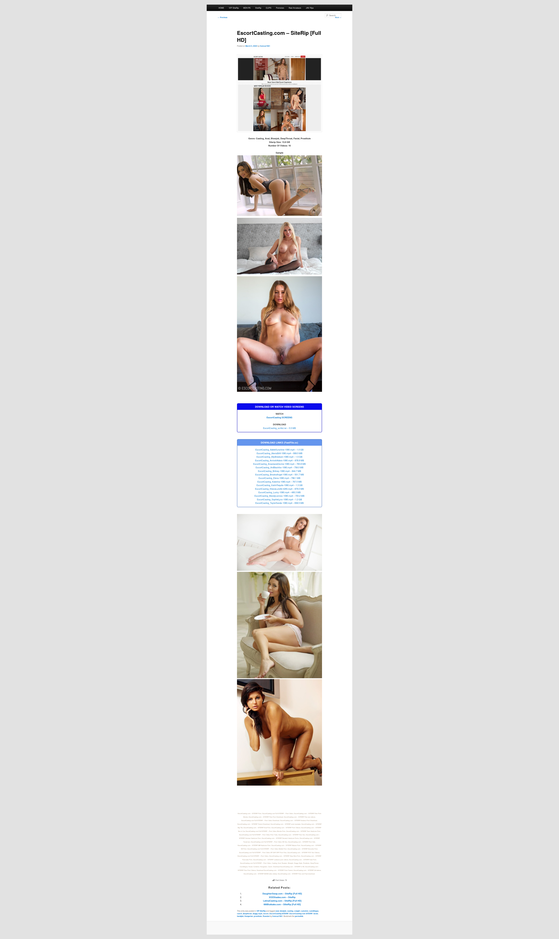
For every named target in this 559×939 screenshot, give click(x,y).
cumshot (304, 911)
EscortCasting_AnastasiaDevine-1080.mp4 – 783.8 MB (279, 463)
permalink (299, 916)
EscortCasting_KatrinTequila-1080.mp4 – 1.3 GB (279, 485)
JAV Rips (310, 7)
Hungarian (248, 916)
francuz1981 (265, 46)
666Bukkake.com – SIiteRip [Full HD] (282, 904)
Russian (266, 916)
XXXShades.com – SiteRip (282, 897)
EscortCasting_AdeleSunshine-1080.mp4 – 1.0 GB (279, 449)
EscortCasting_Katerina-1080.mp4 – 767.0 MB (279, 481)
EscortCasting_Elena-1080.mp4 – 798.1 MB (279, 477)
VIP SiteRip (234, 7)
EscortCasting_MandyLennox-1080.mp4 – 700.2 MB (279, 495)
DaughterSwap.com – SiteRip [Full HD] (282, 893)
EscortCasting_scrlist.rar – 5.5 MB (279, 428)
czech (239, 913)
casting (290, 911)
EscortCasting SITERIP (279, 913)
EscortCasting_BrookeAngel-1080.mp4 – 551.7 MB (279, 474)
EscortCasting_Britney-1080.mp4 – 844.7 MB (279, 470)
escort (266, 913)
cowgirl (297, 911)
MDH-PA (247, 7)
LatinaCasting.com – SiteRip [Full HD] (282, 900)
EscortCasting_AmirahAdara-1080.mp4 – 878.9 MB (279, 460)
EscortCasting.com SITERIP (301, 913)
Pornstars (280, 7)
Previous (222, 17)
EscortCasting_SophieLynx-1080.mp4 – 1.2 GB (279, 499)
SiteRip (258, 7)
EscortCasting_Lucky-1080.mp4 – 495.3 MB (279, 492)
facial (315, 913)
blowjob (283, 911)
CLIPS (268, 7)
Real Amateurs (295, 7)
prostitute (258, 916)
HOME (221, 7)
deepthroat (247, 913)
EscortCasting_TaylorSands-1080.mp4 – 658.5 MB (279, 502)
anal (277, 911)
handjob (240, 916)
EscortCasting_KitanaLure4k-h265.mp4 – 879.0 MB (279, 488)
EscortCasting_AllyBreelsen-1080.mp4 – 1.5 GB (279, 456)
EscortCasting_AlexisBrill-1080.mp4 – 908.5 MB (279, 453)
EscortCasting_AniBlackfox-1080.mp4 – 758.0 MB (279, 467)
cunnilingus (314, 911)
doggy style (257, 913)
